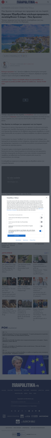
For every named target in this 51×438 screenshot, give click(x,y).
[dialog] (25, 219)
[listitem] (25, 215)
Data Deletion (18, 240)
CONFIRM (16, 235)
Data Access (25, 240)
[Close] (47, 198)
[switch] (41, 217)
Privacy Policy (32, 240)
